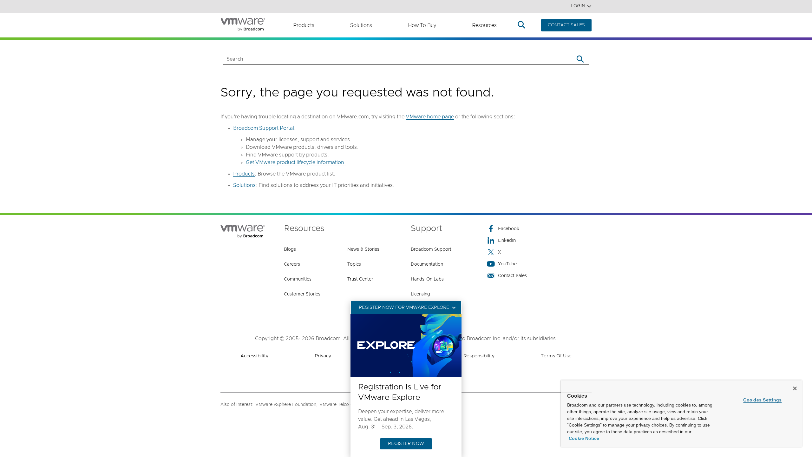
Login (578, 6)
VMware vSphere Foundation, (286, 404)
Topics (354, 264)
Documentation (427, 264)
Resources (484, 25)
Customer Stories (302, 294)
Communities (297, 279)
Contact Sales (512, 276)
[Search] (580, 58)
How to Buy (422, 25)
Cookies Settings (762, 399)
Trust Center (360, 279)
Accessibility (254, 356)
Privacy (323, 356)
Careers (292, 264)
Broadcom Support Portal (263, 128)
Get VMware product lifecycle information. (296, 162)
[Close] (795, 388)
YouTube (507, 264)
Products (303, 25)
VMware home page (430, 116)
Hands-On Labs (427, 279)
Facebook (508, 229)
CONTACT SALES (566, 25)
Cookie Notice (584, 438)
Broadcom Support (431, 249)
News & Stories (363, 249)
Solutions (361, 25)
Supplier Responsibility (468, 356)
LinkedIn (507, 240)
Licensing (420, 294)
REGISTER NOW (406, 443)
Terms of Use (556, 356)
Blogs (290, 249)
